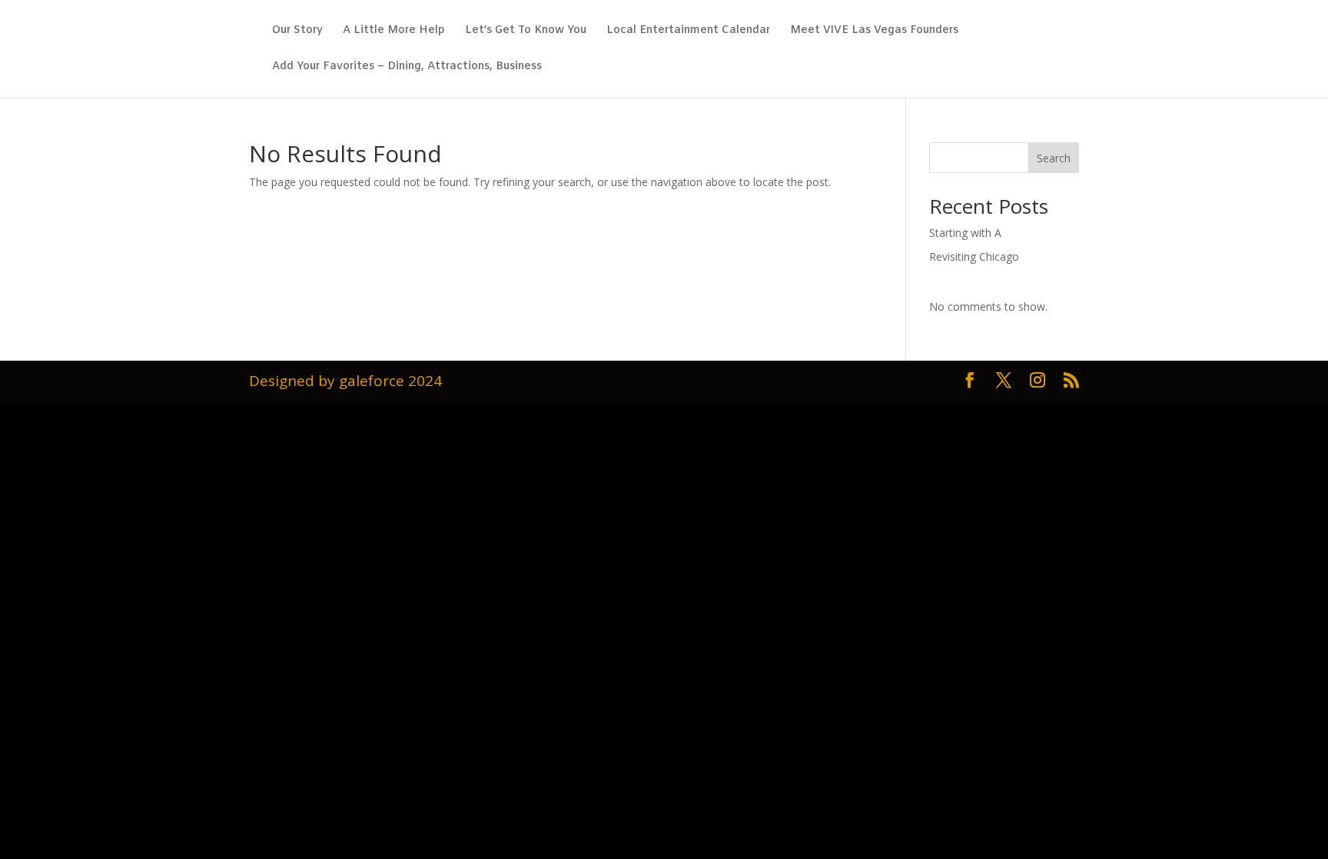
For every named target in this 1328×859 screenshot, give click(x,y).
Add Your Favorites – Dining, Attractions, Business (407, 68)
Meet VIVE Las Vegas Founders (874, 31)
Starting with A (965, 232)
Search (1054, 158)
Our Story (297, 31)
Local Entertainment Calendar (688, 31)
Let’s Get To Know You (525, 31)
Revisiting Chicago (974, 256)
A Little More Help (394, 31)
